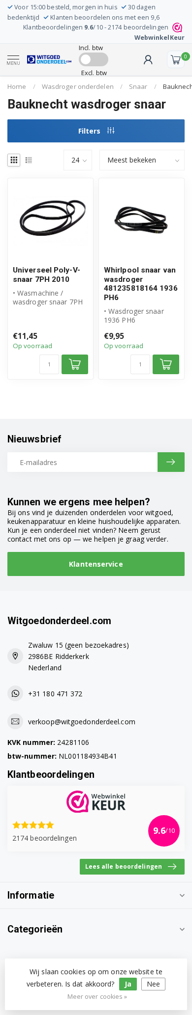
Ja (128, 983)
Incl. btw (91, 47)
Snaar (138, 86)
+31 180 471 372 (55, 693)
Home (16, 86)
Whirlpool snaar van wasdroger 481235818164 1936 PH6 (141, 284)
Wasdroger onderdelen (78, 86)
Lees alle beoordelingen (123, 866)
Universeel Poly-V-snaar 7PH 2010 (46, 274)
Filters (90, 131)
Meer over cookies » (97, 996)
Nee (153, 983)
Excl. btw (94, 72)
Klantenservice (96, 564)
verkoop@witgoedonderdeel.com (81, 721)
